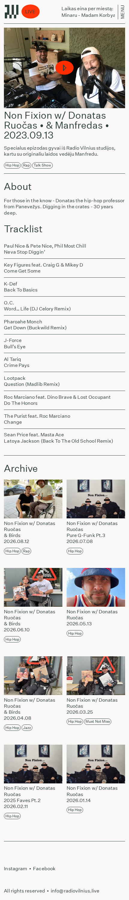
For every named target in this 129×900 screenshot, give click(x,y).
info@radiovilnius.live (75, 891)
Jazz (27, 727)
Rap (26, 165)
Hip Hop (12, 165)
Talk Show (42, 165)
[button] (65, 68)
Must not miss (98, 721)
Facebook (44, 868)
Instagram (15, 868)
